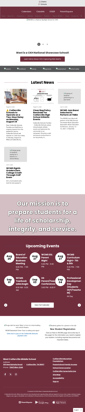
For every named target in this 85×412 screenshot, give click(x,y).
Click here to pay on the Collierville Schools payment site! (22, 334)
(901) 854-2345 (16, 367)
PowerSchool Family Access (65, 364)
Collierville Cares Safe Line (64, 371)
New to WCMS (58, 16)
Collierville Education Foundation (62, 360)
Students (38, 16)
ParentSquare (66, 11)
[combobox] (78, 410)
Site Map (56, 374)
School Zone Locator (62, 368)
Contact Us (74, 16)
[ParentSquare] (25, 402)
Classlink (40, 11)
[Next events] (79, 305)
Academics (20, 16)
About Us (10, 16)
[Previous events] (5, 305)
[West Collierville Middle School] (42, 8)
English (76, 410)
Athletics (30, 16)
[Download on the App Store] (59, 402)
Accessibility (58, 378)
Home (3, 16)
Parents (47, 16)
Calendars (26, 11)
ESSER (52, 11)
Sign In (56, 381)
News (67, 16)
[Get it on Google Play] (42, 402)
